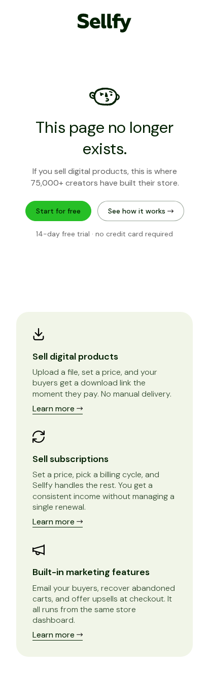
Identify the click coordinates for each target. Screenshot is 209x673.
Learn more (54, 408)
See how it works (137, 211)
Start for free (58, 211)
